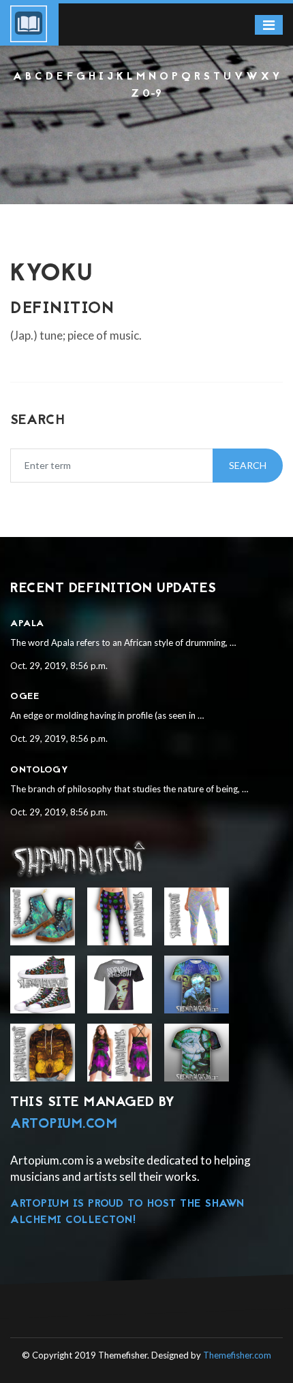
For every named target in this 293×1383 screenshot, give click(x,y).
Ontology (39, 770)
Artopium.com (63, 1124)
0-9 (152, 94)
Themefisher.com (237, 1355)
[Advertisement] (146, 138)
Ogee (24, 696)
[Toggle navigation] (269, 25)
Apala (27, 624)
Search (247, 465)
